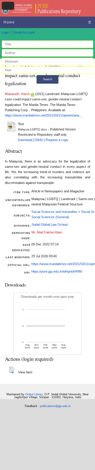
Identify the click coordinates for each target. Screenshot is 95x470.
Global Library (34, 394)
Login (5, 32)
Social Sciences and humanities (54, 212)
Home (9, 22)
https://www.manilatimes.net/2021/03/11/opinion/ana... (43, 115)
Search (47, 79)
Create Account (23, 32)
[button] (11, 370)
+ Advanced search (47, 86)
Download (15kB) (30, 140)
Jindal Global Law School (49, 224)
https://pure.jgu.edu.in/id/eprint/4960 (56, 271)
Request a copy (57, 140)
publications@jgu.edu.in (55, 406)
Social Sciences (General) (50, 217)
